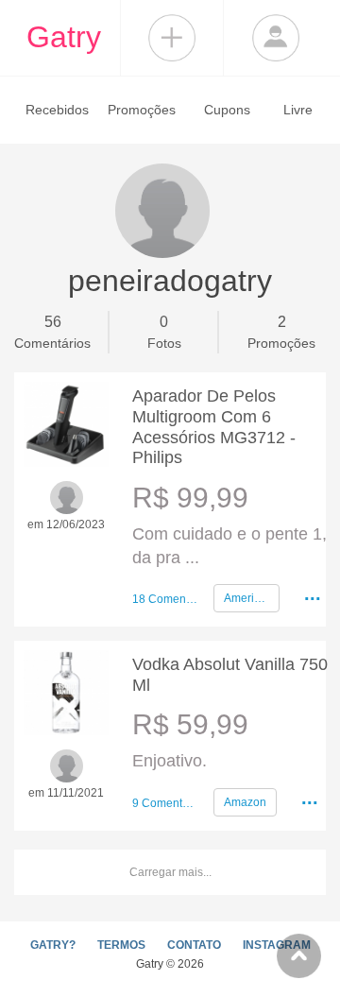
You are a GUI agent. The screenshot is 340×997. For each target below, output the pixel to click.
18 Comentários (165, 599)
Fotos (164, 332)
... (312, 593)
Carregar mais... (170, 872)
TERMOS (121, 945)
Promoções (142, 109)
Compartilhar (172, 37)
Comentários (52, 332)
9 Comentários (165, 803)
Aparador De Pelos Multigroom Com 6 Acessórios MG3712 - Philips (214, 427)
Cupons (227, 109)
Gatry (63, 37)
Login (275, 37)
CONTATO (194, 945)
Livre (298, 109)
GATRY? (53, 945)
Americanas (252, 598)
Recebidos (57, 109)
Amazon (245, 802)
